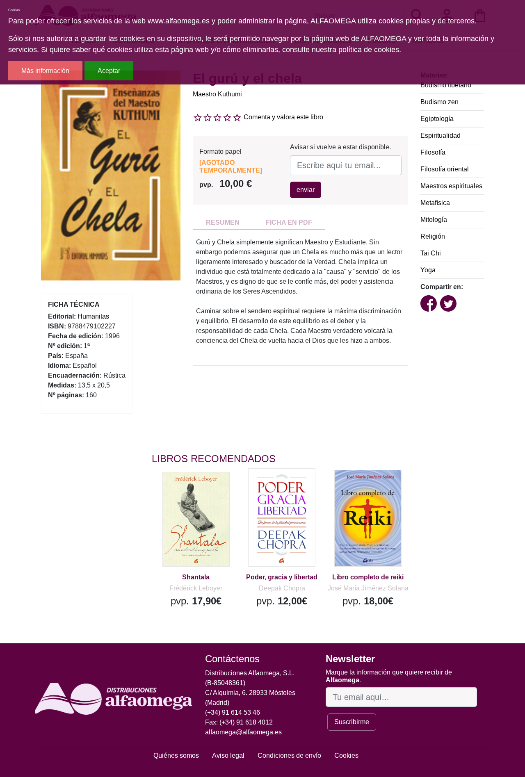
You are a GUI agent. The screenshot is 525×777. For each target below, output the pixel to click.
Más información (45, 70)
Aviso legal (228, 755)
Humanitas (93, 316)
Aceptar (109, 70)
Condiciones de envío (289, 755)
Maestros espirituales (451, 185)
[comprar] (202, 490)
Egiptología (437, 118)
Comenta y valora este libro (283, 117)
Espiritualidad (440, 135)
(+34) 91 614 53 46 (232, 712)
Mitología (433, 219)
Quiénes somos (176, 755)
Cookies (346, 755)
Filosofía (432, 152)
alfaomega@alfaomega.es (243, 732)
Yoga (428, 270)
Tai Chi (430, 253)
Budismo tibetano (445, 85)
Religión (432, 236)
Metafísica (435, 202)
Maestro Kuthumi (217, 94)
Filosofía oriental (444, 169)
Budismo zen (439, 101)
